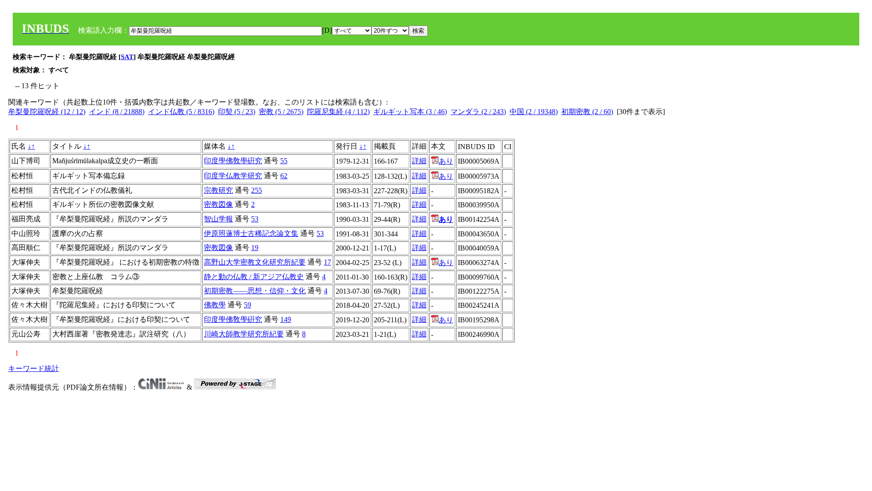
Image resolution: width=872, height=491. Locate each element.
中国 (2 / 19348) (534, 111)
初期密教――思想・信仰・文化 (255, 291)
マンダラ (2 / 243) (478, 111)
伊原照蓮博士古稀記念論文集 (251, 233)
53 (254, 219)
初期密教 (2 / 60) (587, 111)
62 (283, 176)
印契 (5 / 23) (236, 111)
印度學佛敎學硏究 (233, 161)
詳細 (419, 161)
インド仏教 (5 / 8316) (181, 111)
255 (256, 190)
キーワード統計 (33, 368)
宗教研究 (218, 190)
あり (446, 161)
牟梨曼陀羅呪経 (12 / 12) (46, 111)
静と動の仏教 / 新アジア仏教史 (254, 277)
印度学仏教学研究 (233, 176)
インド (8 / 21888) (116, 111)
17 (327, 262)
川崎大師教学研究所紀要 (244, 334)
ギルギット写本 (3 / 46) (410, 111)
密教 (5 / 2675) (281, 111)
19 (254, 247)
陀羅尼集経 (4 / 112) (338, 111)
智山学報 (218, 219)
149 (285, 319)
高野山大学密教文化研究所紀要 (255, 262)
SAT (127, 56)
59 (247, 305)
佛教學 (215, 305)
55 (283, 161)
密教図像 (218, 204)
